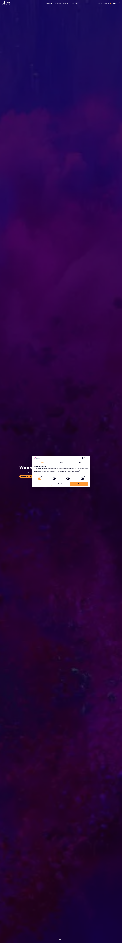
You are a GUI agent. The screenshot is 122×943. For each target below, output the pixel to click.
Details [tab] (61, 462)
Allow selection (61, 483)
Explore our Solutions (26, 476)
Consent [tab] (42, 462)
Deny (43, 483)
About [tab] (80, 462)
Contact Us (115, 3)
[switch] (54, 479)
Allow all (79, 483)
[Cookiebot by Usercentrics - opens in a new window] (82, 458)
